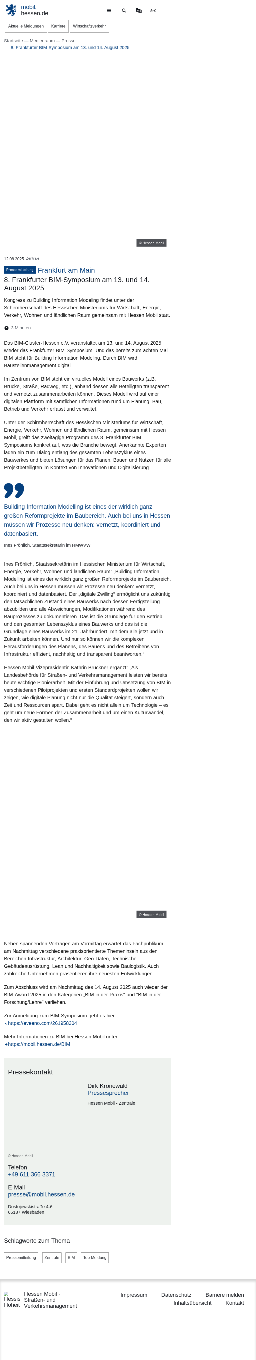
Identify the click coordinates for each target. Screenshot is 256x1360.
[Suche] (124, 11)
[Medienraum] (139, 11)
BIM (71, 1257)
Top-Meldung (94, 1257)
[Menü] (109, 11)
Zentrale (51, 1257)
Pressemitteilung (21, 1257)
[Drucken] (77, 328)
